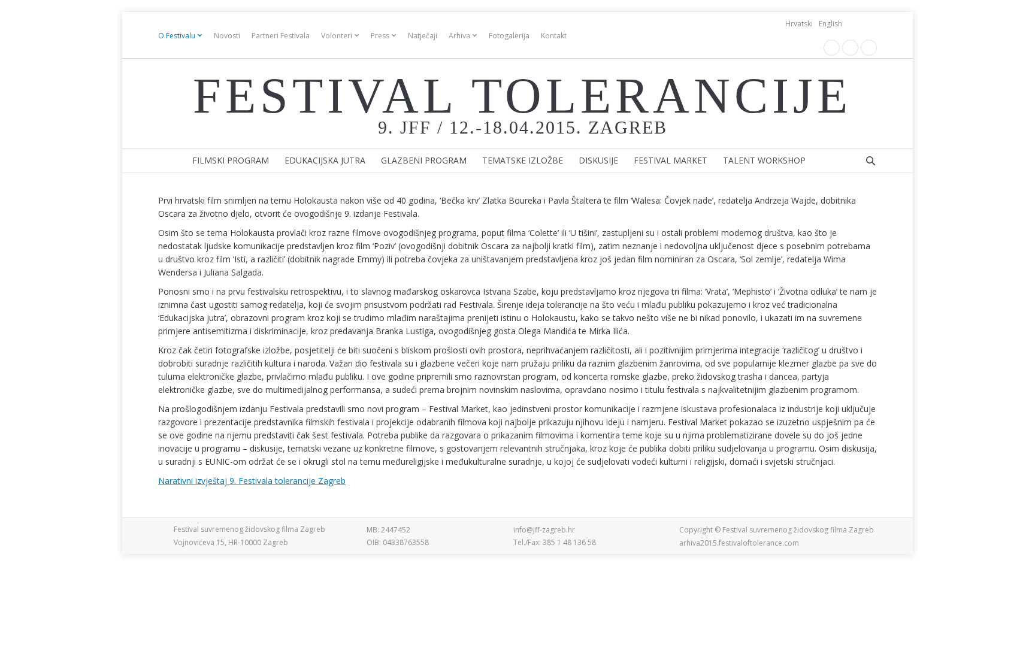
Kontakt (554, 36)
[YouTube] (850, 48)
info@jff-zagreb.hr (544, 530)
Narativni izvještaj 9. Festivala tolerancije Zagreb (252, 480)
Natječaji (422, 36)
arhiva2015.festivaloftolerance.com (739, 543)
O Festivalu (176, 36)
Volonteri (336, 36)
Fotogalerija (509, 36)
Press (380, 36)
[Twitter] (869, 48)
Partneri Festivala (281, 36)
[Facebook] (832, 48)
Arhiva (459, 36)
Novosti (227, 36)
